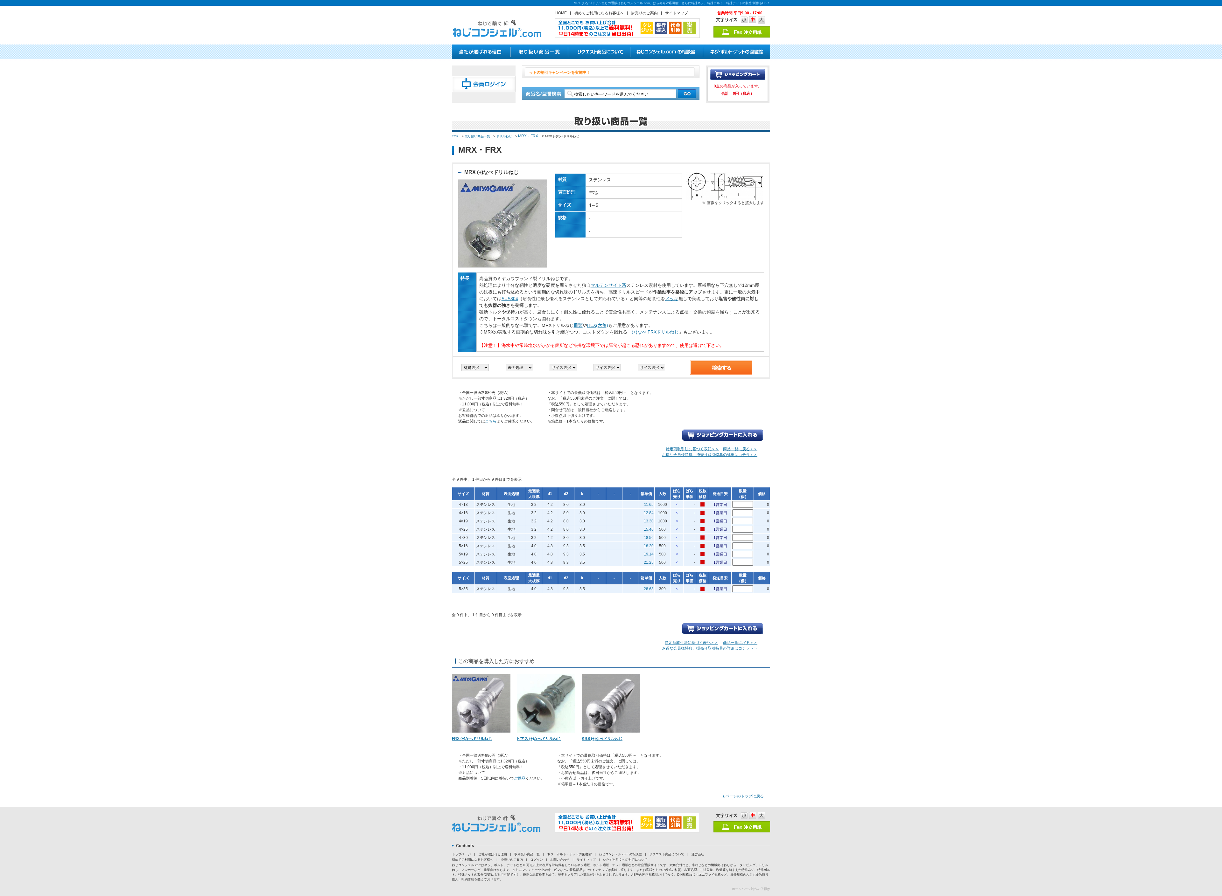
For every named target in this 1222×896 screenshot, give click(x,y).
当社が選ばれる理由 (492, 854)
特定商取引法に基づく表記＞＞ (692, 449)
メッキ (671, 298)
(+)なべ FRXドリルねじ (655, 331)
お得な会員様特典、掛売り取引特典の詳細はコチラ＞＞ (709, 454)
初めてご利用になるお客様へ (599, 13)
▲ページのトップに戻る (743, 796)
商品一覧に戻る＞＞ (740, 449)
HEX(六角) (597, 325)
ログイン (536, 859)
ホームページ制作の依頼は (751, 889)
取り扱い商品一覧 (477, 136)
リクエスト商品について (666, 854)
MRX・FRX (528, 136)
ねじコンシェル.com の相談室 (620, 854)
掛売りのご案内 (644, 13)
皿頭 (578, 325)
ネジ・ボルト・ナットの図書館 (569, 854)
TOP (455, 136)
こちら (490, 421)
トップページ (461, 854)
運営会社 (698, 854)
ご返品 (519, 778)
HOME (561, 13)
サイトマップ (676, 13)
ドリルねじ (504, 136)
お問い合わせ (559, 859)
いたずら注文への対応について (625, 859)
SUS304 (510, 298)
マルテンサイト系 (608, 285)
